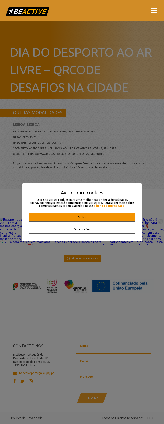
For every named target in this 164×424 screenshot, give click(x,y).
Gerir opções (82, 229)
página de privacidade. (109, 205)
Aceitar (82, 217)
